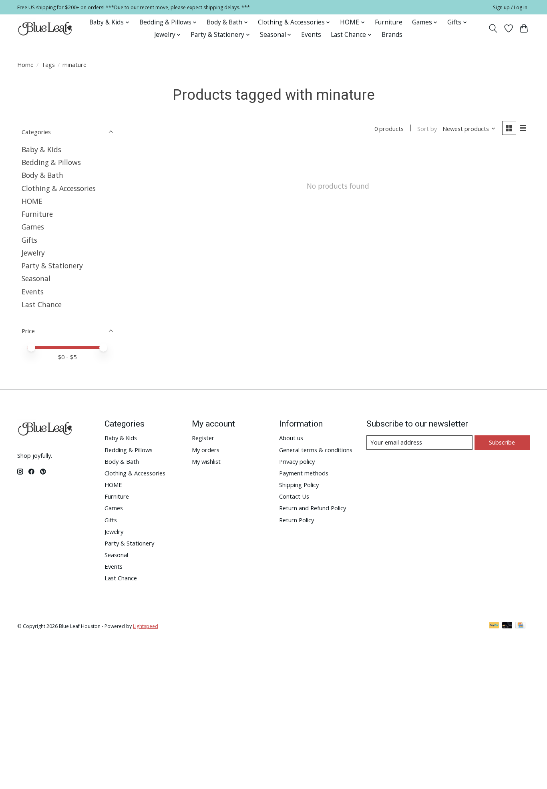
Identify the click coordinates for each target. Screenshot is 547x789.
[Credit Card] (520, 626)
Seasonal (36, 278)
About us (291, 438)
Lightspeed (145, 626)
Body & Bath (42, 175)
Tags (48, 64)
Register (203, 438)
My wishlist (206, 461)
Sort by (427, 129)
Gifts (29, 240)
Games (33, 226)
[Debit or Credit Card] (507, 626)
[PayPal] (494, 626)
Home (25, 64)
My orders (205, 450)
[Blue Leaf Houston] (45, 28)
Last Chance (42, 304)
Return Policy (296, 520)
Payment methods (303, 473)
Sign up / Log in (510, 7)
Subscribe (502, 442)
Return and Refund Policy (312, 508)
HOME (32, 201)
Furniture (388, 22)
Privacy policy (297, 461)
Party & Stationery (52, 265)
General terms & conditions (315, 450)
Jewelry (33, 253)
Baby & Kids (41, 149)
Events (311, 34)
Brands (392, 34)
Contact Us (294, 496)
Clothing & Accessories (59, 188)
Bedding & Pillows (51, 162)
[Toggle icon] (493, 28)
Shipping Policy (299, 485)
